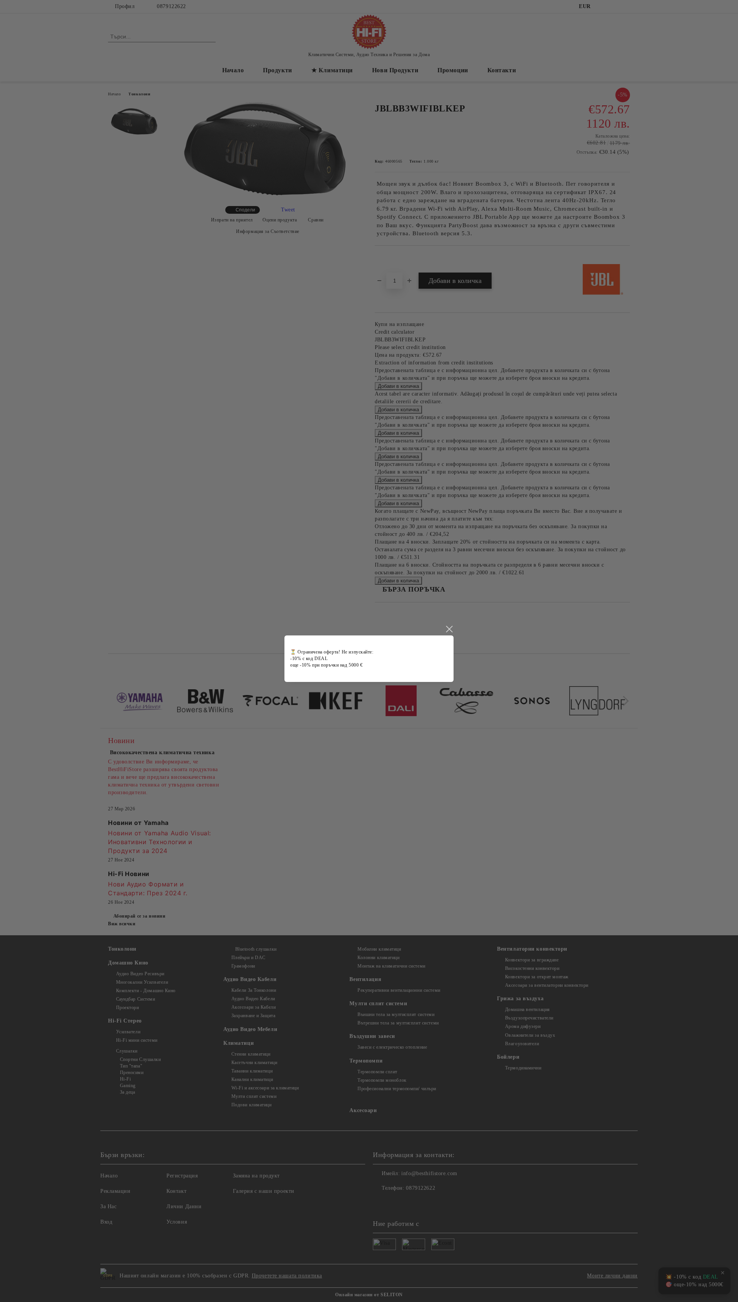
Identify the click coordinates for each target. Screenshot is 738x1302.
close (449, 629)
